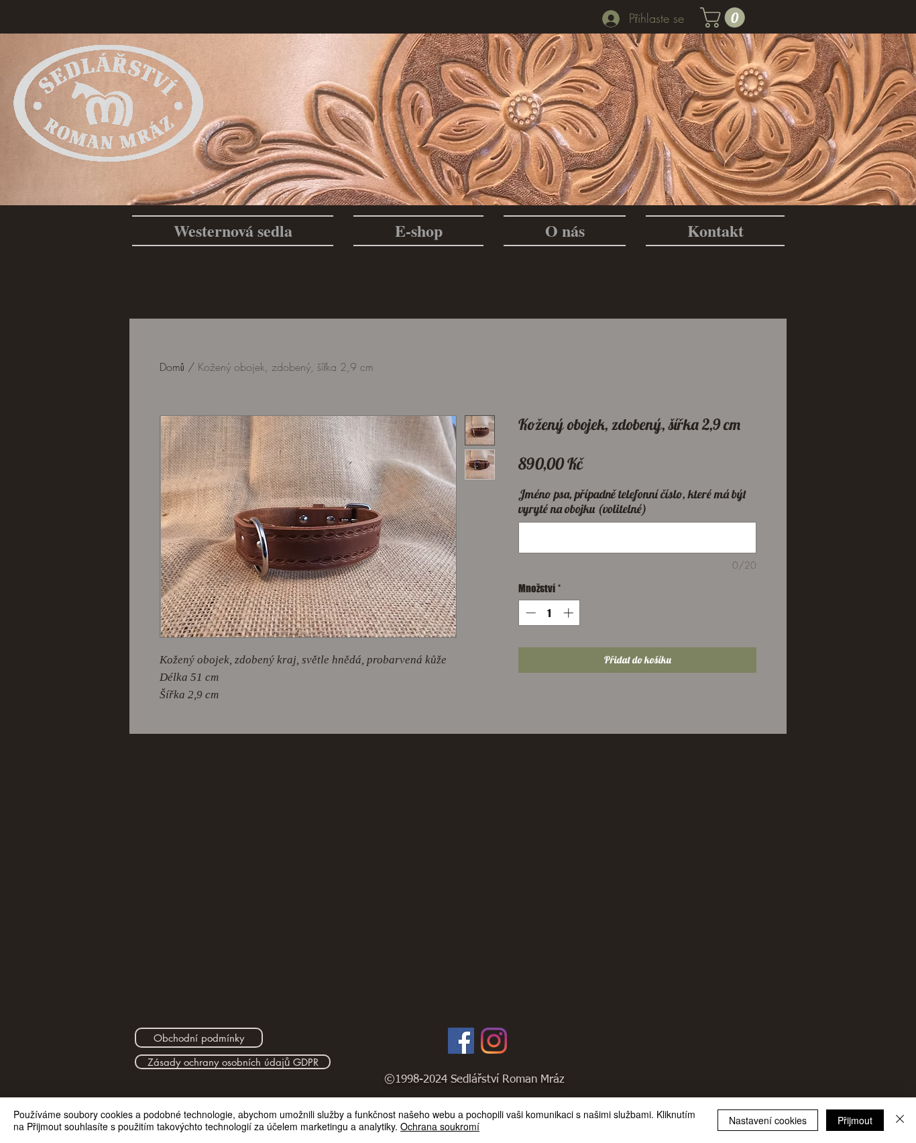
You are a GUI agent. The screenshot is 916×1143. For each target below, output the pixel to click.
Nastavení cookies (768, 1120)
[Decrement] (529, 612)
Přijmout (855, 1120)
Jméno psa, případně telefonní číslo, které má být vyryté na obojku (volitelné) (632, 501)
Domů (172, 367)
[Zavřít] (900, 1120)
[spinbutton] (549, 612)
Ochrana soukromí (439, 1126)
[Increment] (570, 612)
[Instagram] (494, 1041)
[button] (725, 17)
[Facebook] (461, 1041)
